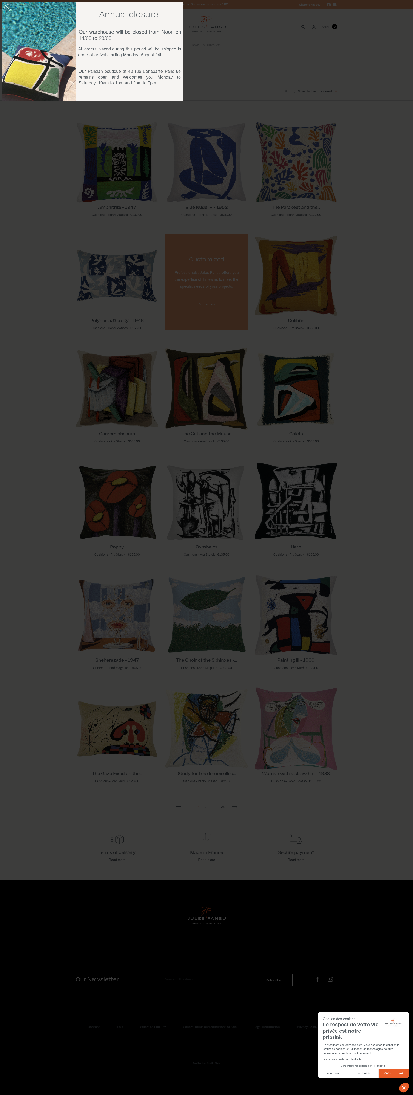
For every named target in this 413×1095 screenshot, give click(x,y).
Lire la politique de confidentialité (342, 1059)
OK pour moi (393, 1073)
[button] (404, 1088)
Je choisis (363, 1073)
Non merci (333, 1073)
